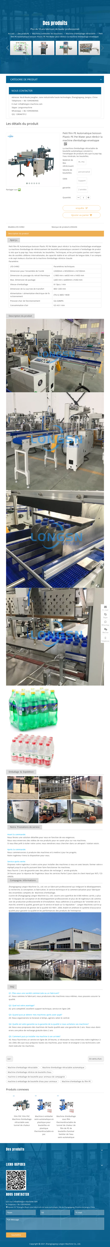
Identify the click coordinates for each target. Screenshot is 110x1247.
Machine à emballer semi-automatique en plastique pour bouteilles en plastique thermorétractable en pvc (44, 1125)
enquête (80, 208)
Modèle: (11, 227)
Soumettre (16, 1235)
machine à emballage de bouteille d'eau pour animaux (32, 1081)
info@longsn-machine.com (30, 104)
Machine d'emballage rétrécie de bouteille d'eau (29, 1072)
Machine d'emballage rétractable (23, 1067)
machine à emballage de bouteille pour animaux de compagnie (36, 1076)
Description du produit (18, 233)
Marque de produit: (60, 227)
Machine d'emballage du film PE (76, 1081)
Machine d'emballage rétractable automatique (63, 1067)
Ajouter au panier (80, 215)
